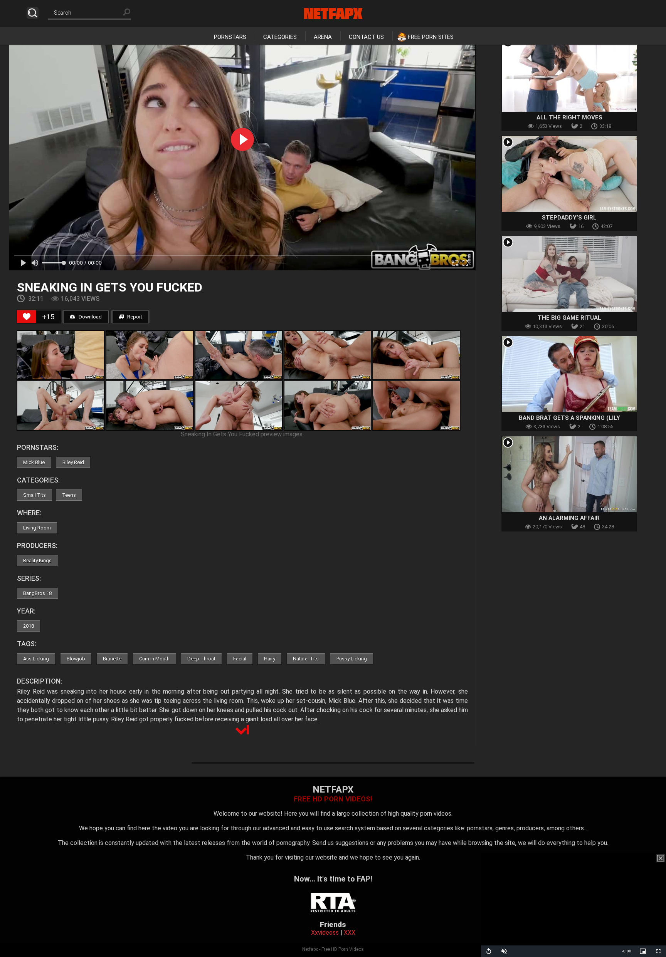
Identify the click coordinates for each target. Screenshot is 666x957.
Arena (323, 37)
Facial (239, 659)
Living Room (37, 528)
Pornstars (230, 37)
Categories (280, 37)
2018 (28, 626)
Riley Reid (73, 462)
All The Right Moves (569, 117)
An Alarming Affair (569, 518)
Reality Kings (37, 560)
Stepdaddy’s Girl (569, 217)
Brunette (112, 659)
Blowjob (76, 659)
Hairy (269, 659)
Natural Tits (306, 659)
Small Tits (34, 495)
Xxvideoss (325, 932)
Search (33, 13)
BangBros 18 (37, 593)
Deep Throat (201, 659)
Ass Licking (36, 659)
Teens (69, 495)
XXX (349, 932)
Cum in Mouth (154, 659)
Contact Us (366, 37)
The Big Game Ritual (569, 317)
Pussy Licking (351, 659)
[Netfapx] (333, 13)
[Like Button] (26, 316)
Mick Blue (34, 462)
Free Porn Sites (431, 37)
